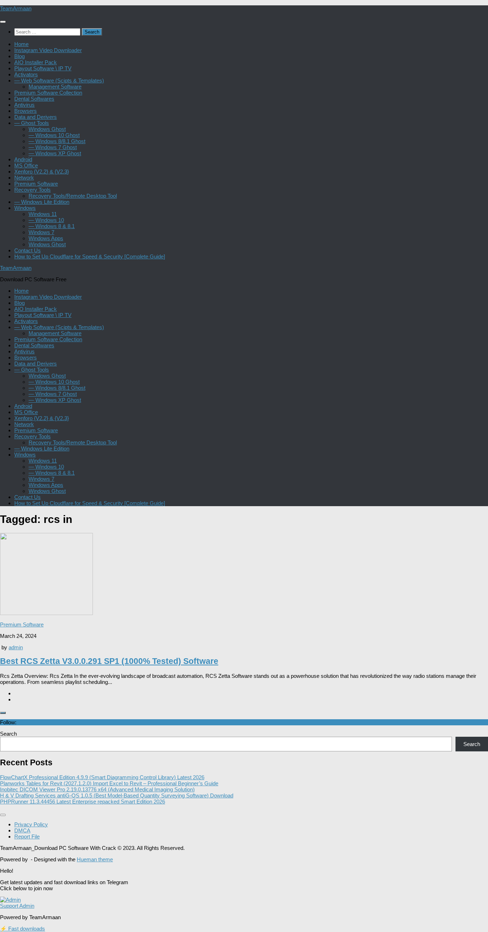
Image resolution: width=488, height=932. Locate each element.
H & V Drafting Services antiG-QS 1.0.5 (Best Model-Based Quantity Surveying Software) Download (116, 795)
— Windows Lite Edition (41, 202)
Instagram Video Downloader (48, 50)
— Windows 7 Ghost (53, 147)
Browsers (25, 111)
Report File (27, 836)
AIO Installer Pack (35, 62)
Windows (25, 208)
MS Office (26, 165)
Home (21, 44)
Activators (26, 74)
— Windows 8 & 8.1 (52, 226)
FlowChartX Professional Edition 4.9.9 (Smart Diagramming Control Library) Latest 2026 (102, 777)
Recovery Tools (32, 190)
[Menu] (3, 22)
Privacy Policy (31, 824)
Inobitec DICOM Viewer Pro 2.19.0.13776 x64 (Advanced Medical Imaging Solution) (97, 789)
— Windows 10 (46, 220)
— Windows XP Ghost (55, 153)
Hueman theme (95, 859)
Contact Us (27, 250)
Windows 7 (41, 232)
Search (8, 734)
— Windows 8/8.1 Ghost (57, 141)
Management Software (55, 87)
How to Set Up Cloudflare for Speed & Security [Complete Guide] (89, 256)
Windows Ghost (47, 129)
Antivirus (24, 105)
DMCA (22, 830)
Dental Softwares (34, 99)
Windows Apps (46, 238)
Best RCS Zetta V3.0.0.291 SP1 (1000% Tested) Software (109, 661)
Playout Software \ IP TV (42, 68)
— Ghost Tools (31, 123)
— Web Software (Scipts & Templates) (59, 80)
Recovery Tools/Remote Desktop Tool (73, 196)
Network (24, 178)
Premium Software (36, 184)
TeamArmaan (15, 8)
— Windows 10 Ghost (54, 135)
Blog (19, 56)
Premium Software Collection (48, 93)
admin (16, 647)
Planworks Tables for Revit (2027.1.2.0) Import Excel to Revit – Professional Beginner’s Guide (109, 783)
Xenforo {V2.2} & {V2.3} (41, 171)
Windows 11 (43, 214)
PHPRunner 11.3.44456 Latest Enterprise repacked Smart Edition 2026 (82, 802)
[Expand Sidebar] (3, 713)
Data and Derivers (35, 117)
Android (23, 159)
